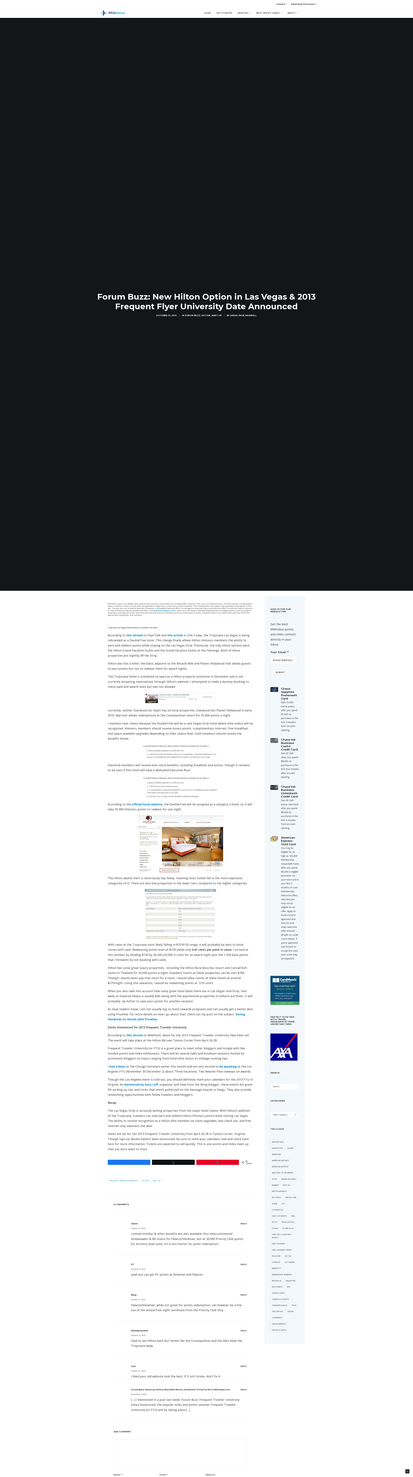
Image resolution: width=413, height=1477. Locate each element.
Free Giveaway (278, 1243)
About (291, 13)
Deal (293, 1216)
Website (210, 1474)
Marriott (276, 1268)
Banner (275, 1185)
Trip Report (277, 1311)
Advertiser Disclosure (303, 4)
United (290, 1311)
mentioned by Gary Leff (141, 1084)
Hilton (205, 315)
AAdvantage (278, 1142)
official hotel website (147, 804)
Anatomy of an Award (282, 1172)
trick (293, 1305)
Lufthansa (289, 1262)
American (276, 1154)
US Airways (277, 1317)
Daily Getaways (279, 1216)
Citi (283, 1203)
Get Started (224, 13)
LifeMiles (276, 1262)
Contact (280, 4)
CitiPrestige (277, 1210)
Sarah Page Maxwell (243, 315)
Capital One (290, 1197)
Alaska (290, 1148)
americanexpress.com (164, 610)
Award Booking (288, 1179)
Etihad (275, 1228)
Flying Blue (287, 1228)
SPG (288, 1287)
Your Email (279, 652)
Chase (274, 1203)
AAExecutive (277, 1148)
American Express (280, 1166)
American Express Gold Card (288, 841)
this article (175, 635)
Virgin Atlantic (279, 1330)
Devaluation (288, 1222)
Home (207, 13)
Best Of (286, 1185)
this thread (134, 635)
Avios (274, 1179)
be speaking (228, 1066)
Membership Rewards (282, 1274)
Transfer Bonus (279, 1305)
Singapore (291, 1280)
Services (243, 13)
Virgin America (279, 1324)
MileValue (276, 1280)
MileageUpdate (139, 1330)
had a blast (117, 1066)
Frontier (276, 1256)
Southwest (277, 1287)
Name (118, 1474)
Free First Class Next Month (282, 1236)
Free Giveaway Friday (282, 1250)
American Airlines (280, 1160)
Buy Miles (276, 1197)
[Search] (314, 14)
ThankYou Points (280, 1299)
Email (164, 1474)
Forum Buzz (192, 315)
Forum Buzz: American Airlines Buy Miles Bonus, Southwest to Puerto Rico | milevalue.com (180, 1389)
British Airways (279, 1191)
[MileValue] (110, 13)
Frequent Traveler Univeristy (123, 1180)
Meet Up (217, 315)
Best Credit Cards (268, 13)
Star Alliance (278, 1293)
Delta (274, 1222)
